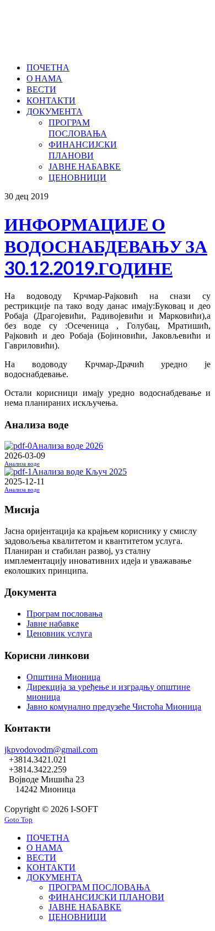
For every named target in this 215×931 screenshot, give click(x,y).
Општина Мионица (63, 677)
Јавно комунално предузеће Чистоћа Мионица (113, 706)
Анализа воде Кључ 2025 (79, 471)
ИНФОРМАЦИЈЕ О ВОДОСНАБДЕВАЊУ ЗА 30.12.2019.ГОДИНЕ (105, 246)
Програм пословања (64, 613)
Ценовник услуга (59, 633)
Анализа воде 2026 (67, 445)
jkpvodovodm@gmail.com (51, 749)
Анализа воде (22, 464)
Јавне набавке (52, 623)
